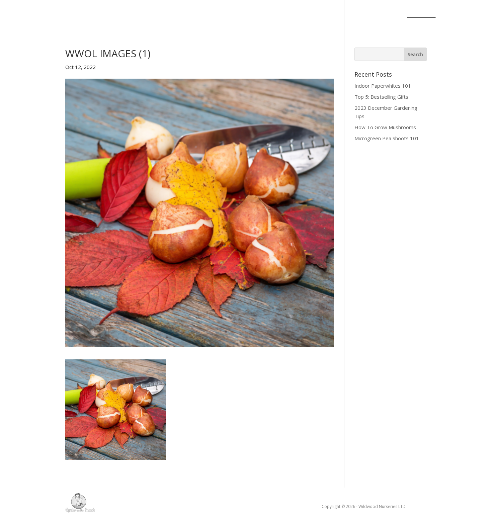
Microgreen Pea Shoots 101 (386, 138)
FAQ (393, 16)
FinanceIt (421, 16)
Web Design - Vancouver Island (80, 503)
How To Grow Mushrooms (385, 127)
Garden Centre (223, 16)
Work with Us (359, 16)
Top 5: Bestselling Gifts (381, 96)
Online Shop (279, 16)
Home (64, 16)
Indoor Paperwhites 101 (382, 85)
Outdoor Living (163, 16)
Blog (124, 16)
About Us (95, 16)
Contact (318, 16)
